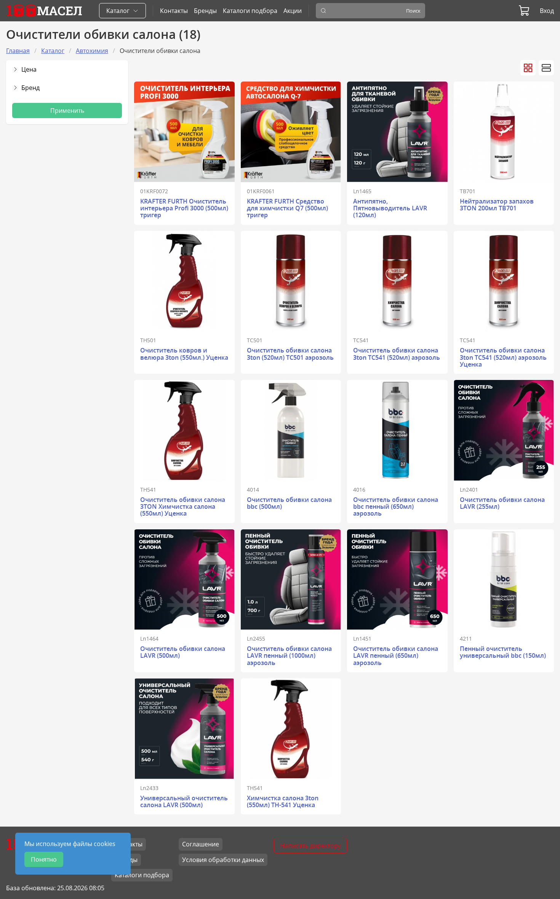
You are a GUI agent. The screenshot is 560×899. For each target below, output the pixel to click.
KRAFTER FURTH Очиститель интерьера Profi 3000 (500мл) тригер (184, 208)
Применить (67, 110)
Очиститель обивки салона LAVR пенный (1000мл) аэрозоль (289, 655)
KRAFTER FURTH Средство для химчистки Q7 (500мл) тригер (287, 208)
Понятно (44, 859)
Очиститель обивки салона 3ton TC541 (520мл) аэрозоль (396, 353)
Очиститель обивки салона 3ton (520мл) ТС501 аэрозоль (290, 353)
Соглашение (200, 844)
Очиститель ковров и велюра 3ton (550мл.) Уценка (184, 353)
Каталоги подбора (250, 10)
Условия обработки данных (223, 860)
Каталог (52, 50)
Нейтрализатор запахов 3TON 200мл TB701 (497, 204)
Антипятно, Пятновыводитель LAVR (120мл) (390, 208)
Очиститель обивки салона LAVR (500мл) (182, 652)
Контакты (174, 10)
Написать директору (310, 845)
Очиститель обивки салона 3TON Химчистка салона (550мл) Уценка (182, 506)
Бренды (205, 10)
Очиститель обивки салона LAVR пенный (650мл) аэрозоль (395, 655)
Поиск (413, 10)
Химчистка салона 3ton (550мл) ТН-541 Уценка (282, 801)
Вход (547, 10)
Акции (292, 10)
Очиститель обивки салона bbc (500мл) (289, 503)
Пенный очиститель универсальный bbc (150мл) (503, 652)
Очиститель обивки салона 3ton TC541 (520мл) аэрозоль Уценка (503, 357)
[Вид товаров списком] (546, 67)
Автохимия (92, 50)
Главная (18, 50)
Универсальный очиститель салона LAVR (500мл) (184, 801)
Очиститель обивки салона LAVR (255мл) (502, 503)
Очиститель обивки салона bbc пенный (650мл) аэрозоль (395, 506)
